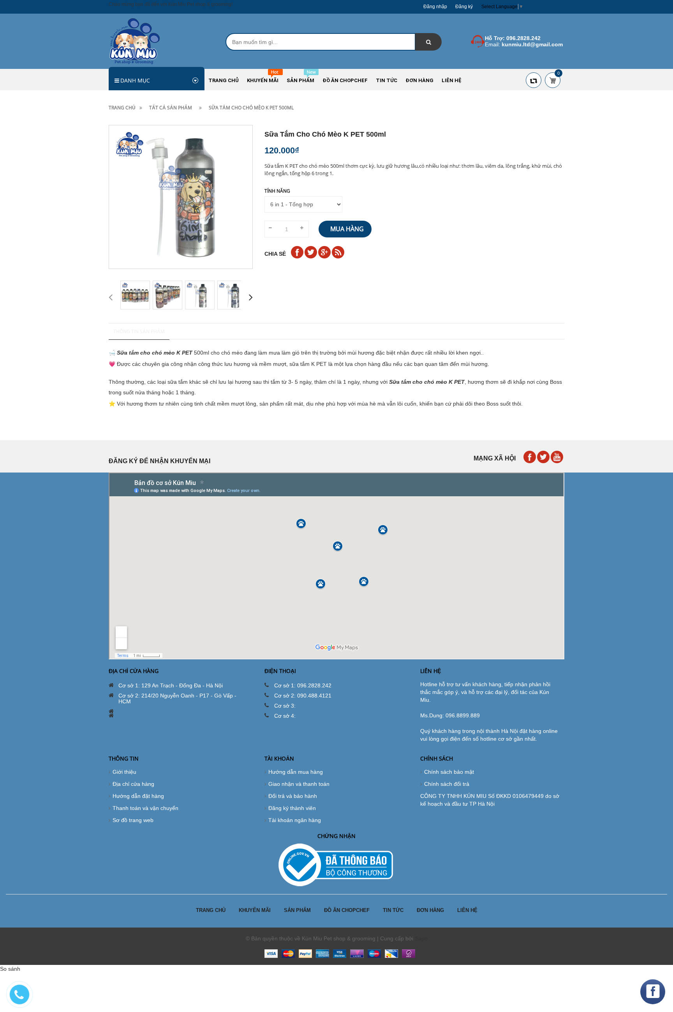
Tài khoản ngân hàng (294, 820)
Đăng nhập (435, 6)
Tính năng (277, 191)
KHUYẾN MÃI (255, 910)
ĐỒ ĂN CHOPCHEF (347, 910)
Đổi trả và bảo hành (292, 796)
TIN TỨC (393, 910)
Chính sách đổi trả (446, 784)
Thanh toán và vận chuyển (145, 808)
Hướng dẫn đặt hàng (138, 796)
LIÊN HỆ (467, 910)
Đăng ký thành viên (292, 808)
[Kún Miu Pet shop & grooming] (134, 41)
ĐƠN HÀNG (430, 910)
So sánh (10, 969)
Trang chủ (122, 107)
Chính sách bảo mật (449, 772)
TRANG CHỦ (211, 910)
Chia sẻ (275, 254)
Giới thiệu (124, 772)
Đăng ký (464, 6)
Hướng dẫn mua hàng (295, 772)
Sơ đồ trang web (133, 820)
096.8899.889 (463, 715)
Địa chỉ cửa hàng (133, 784)
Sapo (421, 938)
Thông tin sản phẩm (139, 331)
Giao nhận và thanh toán (298, 784)
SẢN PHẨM (297, 910)
